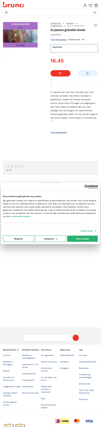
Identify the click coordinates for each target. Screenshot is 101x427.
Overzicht (55, 23)
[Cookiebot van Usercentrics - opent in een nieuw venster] (86, 187)
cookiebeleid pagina (21, 216)
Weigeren (18, 239)
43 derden (30, 222)
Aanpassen (49, 239)
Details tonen (87, 231)
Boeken (70, 23)
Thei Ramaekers (58, 39)
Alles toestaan (82, 239)
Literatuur (56, 26)
